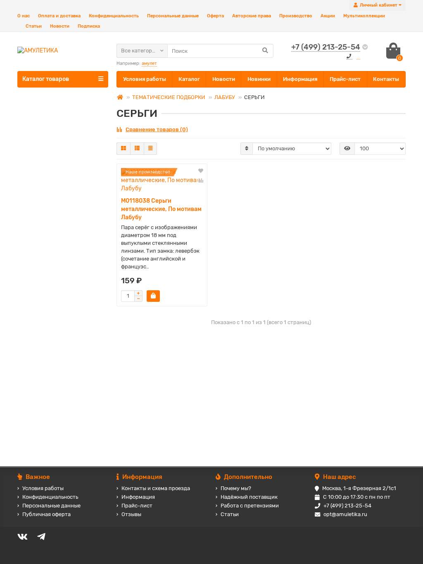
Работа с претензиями (250, 505)
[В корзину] (153, 296)
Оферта (215, 16)
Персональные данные (173, 16)
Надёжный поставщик (249, 497)
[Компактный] (150, 148)
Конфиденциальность (114, 16)
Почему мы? (236, 488)
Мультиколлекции (364, 16)
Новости (59, 26)
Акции (328, 16)
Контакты (386, 79)
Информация (300, 79)
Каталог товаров (45, 79)
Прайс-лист (345, 79)
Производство (295, 16)
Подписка (89, 26)
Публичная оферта (46, 514)
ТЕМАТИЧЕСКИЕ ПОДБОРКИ (168, 97)
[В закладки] (201, 171)
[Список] (137, 148)
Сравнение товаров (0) (157, 129)
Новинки (259, 79)
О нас (23, 16)
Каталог (189, 79)
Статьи (34, 26)
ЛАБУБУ (224, 97)
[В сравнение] (201, 180)
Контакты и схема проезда (155, 488)
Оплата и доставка (59, 16)
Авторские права (251, 16)
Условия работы (144, 79)
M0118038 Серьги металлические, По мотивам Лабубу (161, 209)
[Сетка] (123, 148)
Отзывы (131, 514)
